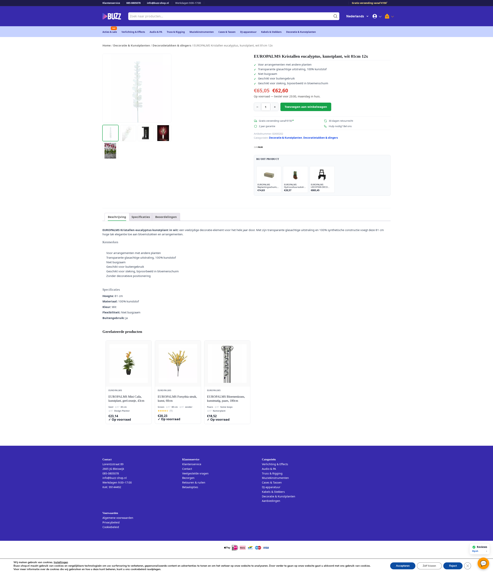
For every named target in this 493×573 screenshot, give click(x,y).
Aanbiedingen (271, 501)
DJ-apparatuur (248, 32)
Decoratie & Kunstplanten (301, 32)
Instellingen (61, 562)
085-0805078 (133, 3)
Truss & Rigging (176, 32)
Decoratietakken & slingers (172, 45)
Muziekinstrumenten (201, 32)
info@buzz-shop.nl (158, 3)
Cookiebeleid (110, 527)
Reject (453, 566)
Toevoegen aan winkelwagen (306, 107)
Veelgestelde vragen (195, 473)
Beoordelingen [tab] (166, 217)
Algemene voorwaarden (117, 518)
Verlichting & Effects (133, 32)
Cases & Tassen (227, 32)
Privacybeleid (111, 522)
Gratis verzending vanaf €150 (369, 3)
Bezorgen (188, 478)
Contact (187, 469)
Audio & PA (156, 32)
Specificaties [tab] (141, 217)
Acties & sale (109, 32)
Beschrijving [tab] (117, 217)
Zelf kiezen (429, 566)
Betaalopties (190, 487)
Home (106, 45)
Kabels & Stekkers (271, 32)
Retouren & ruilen (193, 482)
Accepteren (403, 566)
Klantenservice (111, 3)
